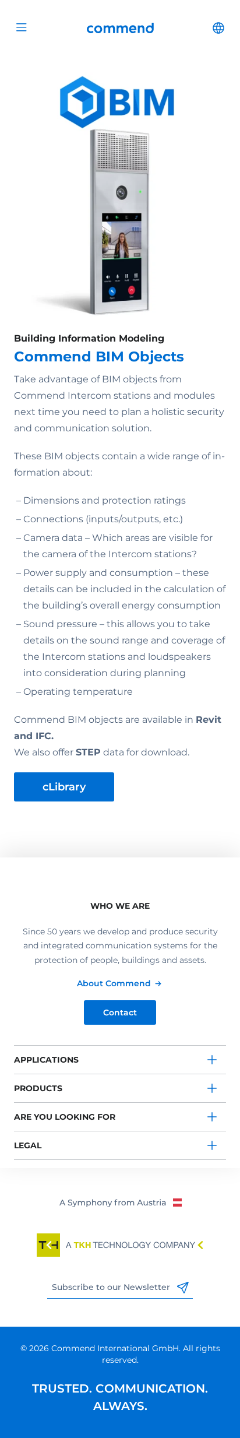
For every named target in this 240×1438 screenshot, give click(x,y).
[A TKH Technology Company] (120, 1245)
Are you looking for (64, 1117)
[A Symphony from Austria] (120, 1202)
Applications (46, 1059)
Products (38, 1088)
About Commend (114, 983)
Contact (120, 1012)
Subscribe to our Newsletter (112, 1287)
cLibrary (64, 786)
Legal (27, 1145)
